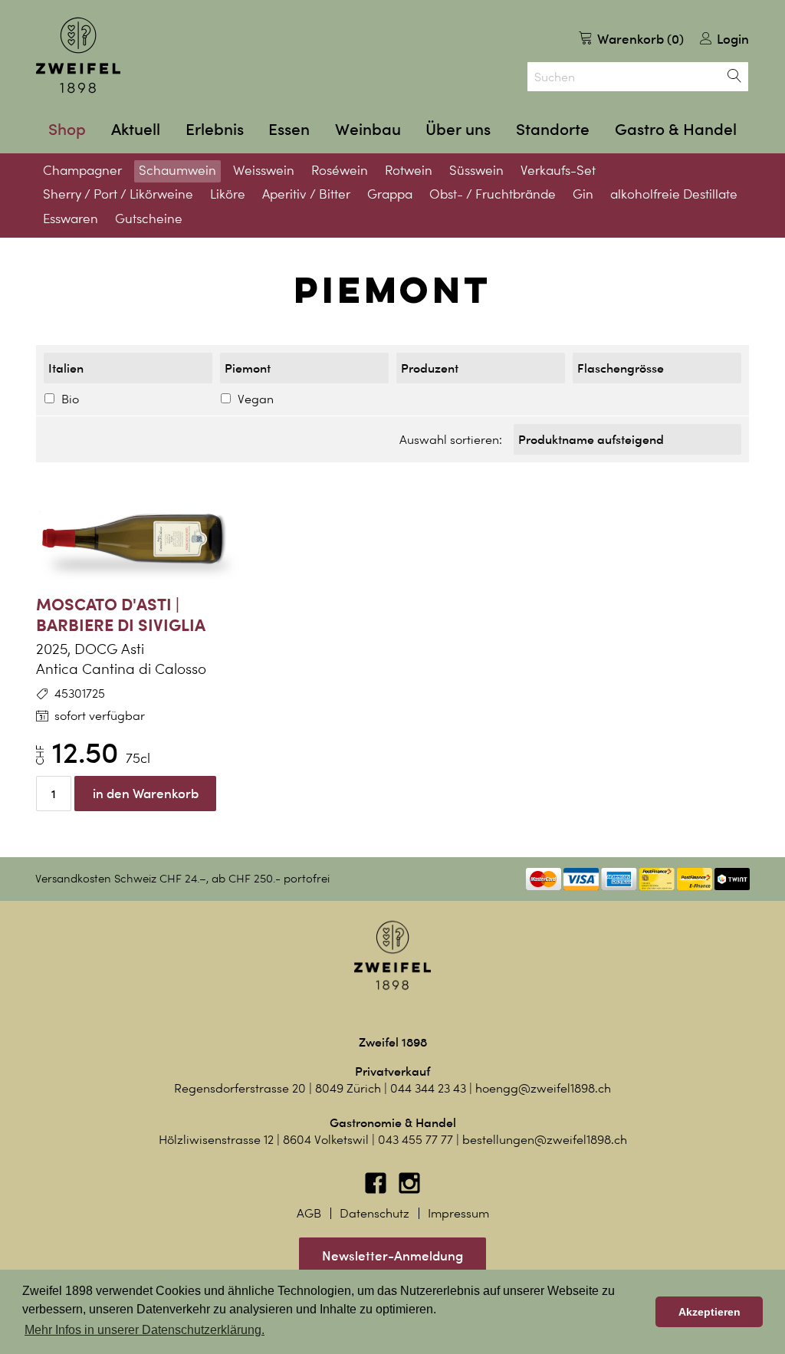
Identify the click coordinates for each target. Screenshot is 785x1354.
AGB (309, 1213)
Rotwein (408, 170)
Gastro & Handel (676, 129)
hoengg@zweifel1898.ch (543, 1088)
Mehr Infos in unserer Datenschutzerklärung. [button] (144, 1329)
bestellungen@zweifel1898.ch (544, 1139)
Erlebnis (215, 129)
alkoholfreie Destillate (673, 194)
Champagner (82, 170)
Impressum (458, 1213)
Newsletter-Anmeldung (392, 1255)
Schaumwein (177, 170)
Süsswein (476, 170)
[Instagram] (409, 1190)
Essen (289, 129)
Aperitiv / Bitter (306, 194)
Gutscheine (148, 218)
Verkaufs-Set (558, 170)
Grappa (389, 194)
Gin (583, 194)
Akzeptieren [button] (709, 1312)
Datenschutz (374, 1213)
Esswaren (70, 218)
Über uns (458, 129)
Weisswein (263, 170)
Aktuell (135, 129)
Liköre (227, 194)
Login (731, 39)
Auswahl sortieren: (450, 439)
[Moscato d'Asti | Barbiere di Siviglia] (147, 540)
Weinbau (368, 129)
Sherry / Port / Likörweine (118, 194)
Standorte (553, 129)
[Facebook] (377, 1190)
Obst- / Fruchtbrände (492, 194)
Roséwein (339, 170)
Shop (67, 129)
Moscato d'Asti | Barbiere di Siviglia (120, 614)
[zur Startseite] (78, 55)
